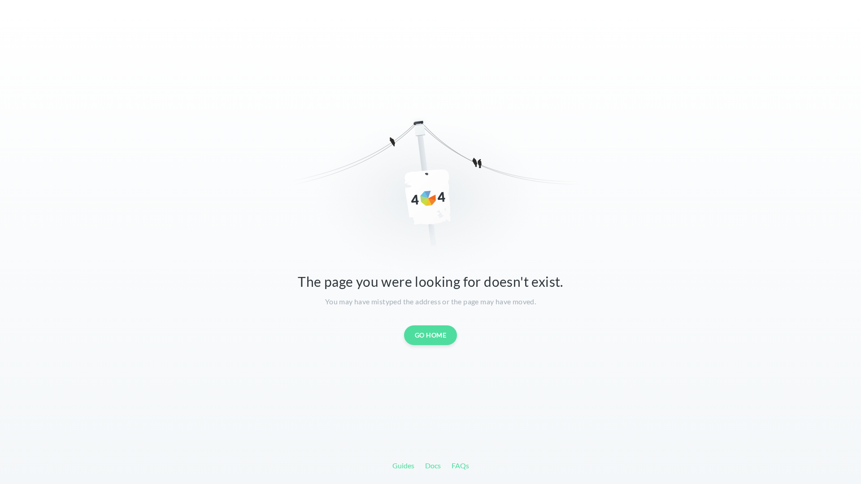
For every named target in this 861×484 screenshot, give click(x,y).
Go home (431, 335)
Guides (403, 465)
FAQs (460, 465)
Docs (433, 465)
